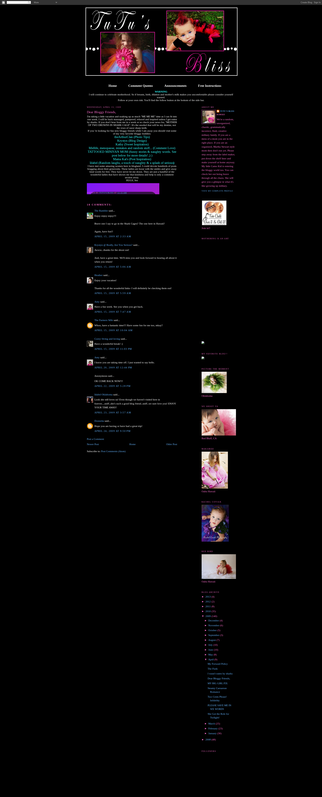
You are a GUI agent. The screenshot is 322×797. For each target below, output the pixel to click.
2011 (208, 606)
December (214, 620)
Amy (97, 301)
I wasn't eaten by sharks (220, 673)
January (212, 733)
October (212, 630)
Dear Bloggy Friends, (219, 678)
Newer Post (93, 444)
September (214, 635)
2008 (208, 739)
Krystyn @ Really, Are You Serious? (113, 245)
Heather (98, 275)
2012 (208, 601)
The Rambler (101, 210)
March (212, 723)
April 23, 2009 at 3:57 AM (112, 412)
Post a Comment (95, 439)
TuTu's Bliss (227, 111)
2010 (208, 611)
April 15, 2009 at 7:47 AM (112, 311)
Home (113, 85)
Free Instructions (209, 85)
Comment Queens (140, 85)
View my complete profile (217, 191)
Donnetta (99, 421)
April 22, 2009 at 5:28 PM (112, 386)
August (212, 640)
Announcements (175, 85)
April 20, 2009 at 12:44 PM (113, 367)
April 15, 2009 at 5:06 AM (112, 266)
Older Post (171, 444)
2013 (208, 596)
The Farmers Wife (103, 320)
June (211, 649)
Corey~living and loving (107, 338)
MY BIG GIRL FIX (218, 683)
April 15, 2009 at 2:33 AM (112, 236)
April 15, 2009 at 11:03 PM (113, 349)
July (210, 645)
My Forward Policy (218, 664)
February (213, 728)
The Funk (213, 668)
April (211, 659)
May (211, 654)
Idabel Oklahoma (103, 394)
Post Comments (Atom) (113, 451)
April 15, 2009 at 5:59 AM (112, 293)
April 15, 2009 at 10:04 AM (113, 330)
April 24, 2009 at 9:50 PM (112, 431)
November (214, 625)
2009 (208, 616)
